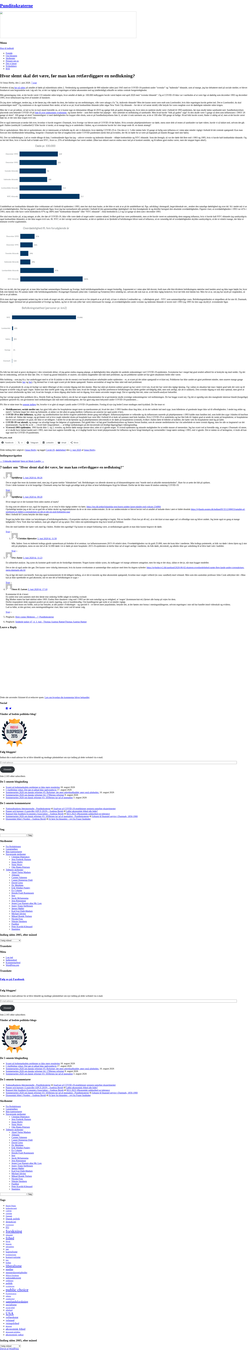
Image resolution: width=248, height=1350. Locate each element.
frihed (10, 1238)
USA (10, 1313)
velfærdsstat (12, 1317)
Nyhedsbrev (11, 66)
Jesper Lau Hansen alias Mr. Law (26, 903)
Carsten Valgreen (19, 877)
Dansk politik (13, 1218)
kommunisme (11, 1255)
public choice (17, 1289)
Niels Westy (16, 864)
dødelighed (61, 450)
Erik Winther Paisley (20, 888)
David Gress (17, 882)
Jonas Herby (30, 450)
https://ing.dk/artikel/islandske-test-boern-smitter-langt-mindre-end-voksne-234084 (124, 506)
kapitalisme (12, 1251)
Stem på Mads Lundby (32, 461)
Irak (7, 1249)
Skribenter (10, 58)
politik (9, 1283)
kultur (8, 1262)
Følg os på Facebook (12, 979)
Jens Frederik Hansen (21, 859)
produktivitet (10, 1286)
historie (9, 1244)
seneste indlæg (29, 404)
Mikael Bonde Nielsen (21, 916)
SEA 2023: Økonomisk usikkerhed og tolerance (88, 814)
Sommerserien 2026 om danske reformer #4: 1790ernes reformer (35, 795)
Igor (13, 895)
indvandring (10, 1247)
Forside (9, 53)
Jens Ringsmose (18, 901)
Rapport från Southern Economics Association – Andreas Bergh (35, 814)
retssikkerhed (10, 1299)
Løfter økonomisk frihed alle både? (82, 811)
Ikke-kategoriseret (14, 851)
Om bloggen (11, 56)
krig (7, 1260)
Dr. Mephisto (17, 885)
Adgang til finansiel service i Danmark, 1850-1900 (115, 816)
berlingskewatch (11, 1208)
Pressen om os (12, 61)
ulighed (9, 1310)
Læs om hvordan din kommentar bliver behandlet (67, 697)
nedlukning (9, 1281)
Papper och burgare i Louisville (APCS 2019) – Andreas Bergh (34, 811)
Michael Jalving (18, 913)
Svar (8, 490)
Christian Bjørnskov (20, 857)
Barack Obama (11, 1206)
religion (8, 1296)
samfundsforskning (17, 1301)
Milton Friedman (12, 1275)
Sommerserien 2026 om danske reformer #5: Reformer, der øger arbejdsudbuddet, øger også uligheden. (52, 792)
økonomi (9, 1326)
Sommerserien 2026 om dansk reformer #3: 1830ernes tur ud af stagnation (39, 797)
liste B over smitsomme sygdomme (51, 112)
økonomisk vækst (15, 1334)
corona (9, 1213)
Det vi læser (11, 63)
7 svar (34, 83)
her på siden (19, 87)
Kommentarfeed (13, 962)
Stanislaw (15, 929)
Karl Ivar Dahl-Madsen (22, 911)
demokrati (11, 1221)
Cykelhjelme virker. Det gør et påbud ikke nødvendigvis (31, 790)
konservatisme (13, 1257)
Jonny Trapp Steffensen (22, 906)
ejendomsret (10, 1225)
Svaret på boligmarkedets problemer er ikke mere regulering (33, 787)
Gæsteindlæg (12, 849)
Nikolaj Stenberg (19, 921)
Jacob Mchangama (19, 898)
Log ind (9, 957)
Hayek (8, 1242)
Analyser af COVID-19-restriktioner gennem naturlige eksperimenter (84, 808)
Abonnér (7, 769)
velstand (10, 1320)
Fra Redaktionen (13, 846)
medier (9, 1269)
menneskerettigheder (16, 1272)
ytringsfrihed (12, 1323)
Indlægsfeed (11, 960)
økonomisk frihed (15, 1328)
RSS (8, 68)
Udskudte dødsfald (10, 461)
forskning (14, 1231)
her (24, 382)
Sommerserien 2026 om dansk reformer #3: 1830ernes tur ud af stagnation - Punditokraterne (47, 816)
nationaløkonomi (13, 1278)
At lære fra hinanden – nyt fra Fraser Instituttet (70, 819)
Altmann (15, 875)
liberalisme (14, 1266)
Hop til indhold (7, 48)
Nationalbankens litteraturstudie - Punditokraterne (28, 808)
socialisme (11, 1304)
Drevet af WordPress (9, 1348)
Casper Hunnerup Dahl (22, 880)
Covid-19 (50, 450)
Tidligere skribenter (14, 870)
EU (7, 1227)
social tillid (10, 1308)
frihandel (9, 1235)
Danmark (9, 1216)
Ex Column (16, 890)
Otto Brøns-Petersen (20, 867)
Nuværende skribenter (16, 854)
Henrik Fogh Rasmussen (22, 893)
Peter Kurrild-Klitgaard (21, 926)
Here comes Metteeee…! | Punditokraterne (34, 617)
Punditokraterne (16, 5)
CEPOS (8, 1211)
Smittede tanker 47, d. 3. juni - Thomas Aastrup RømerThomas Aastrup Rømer (51, 622)
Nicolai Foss (17, 919)
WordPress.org (12, 965)
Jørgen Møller (17, 908)
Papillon (15, 924)
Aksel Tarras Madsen (21, 872)
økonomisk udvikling (13, 1332)
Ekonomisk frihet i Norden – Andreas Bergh (26, 819)
